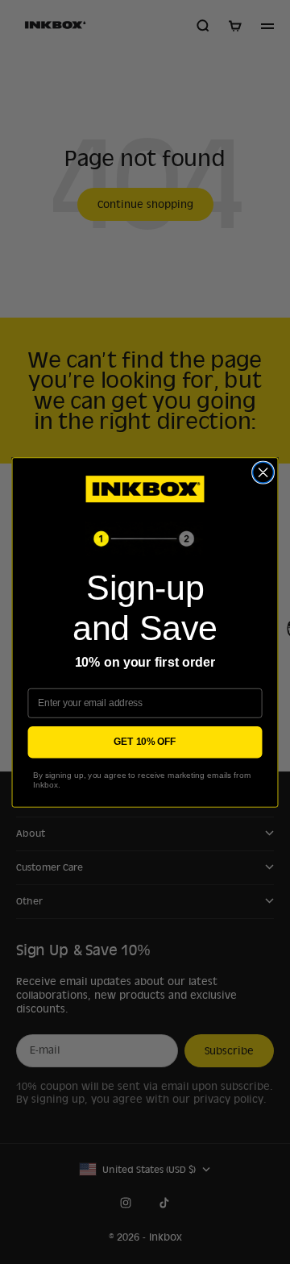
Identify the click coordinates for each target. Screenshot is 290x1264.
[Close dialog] (263, 472)
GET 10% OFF (145, 741)
